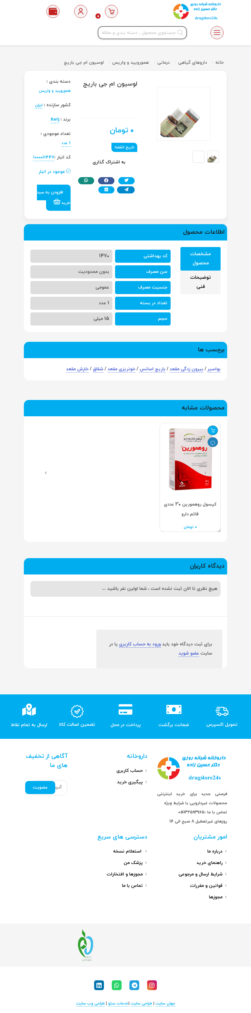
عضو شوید (188, 653)
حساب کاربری (129, 771)
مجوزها (216, 897)
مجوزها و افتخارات (125, 874)
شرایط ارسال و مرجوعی (200, 874)
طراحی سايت (141, 1003)
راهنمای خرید (209, 863)
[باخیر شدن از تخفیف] (213, 442)
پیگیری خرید (130, 782)
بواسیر (214, 369)
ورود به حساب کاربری (140, 644)
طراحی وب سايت (90, 1003)
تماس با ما (132, 886)
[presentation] (205, 472)
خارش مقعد (77, 369)
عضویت (40, 787)
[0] (111, 11)
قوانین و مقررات (206, 886)
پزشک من (133, 863)
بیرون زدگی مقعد (186, 369)
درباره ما (215, 851)
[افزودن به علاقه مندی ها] (213, 430)
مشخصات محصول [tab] (200, 259)
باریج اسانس (152, 369)
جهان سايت (165, 1003)
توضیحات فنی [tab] (200, 282)
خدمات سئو (118, 1003)
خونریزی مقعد (121, 369)
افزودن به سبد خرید (54, 198)
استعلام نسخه (128, 851)
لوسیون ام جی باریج (84, 62)
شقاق (98, 369)
